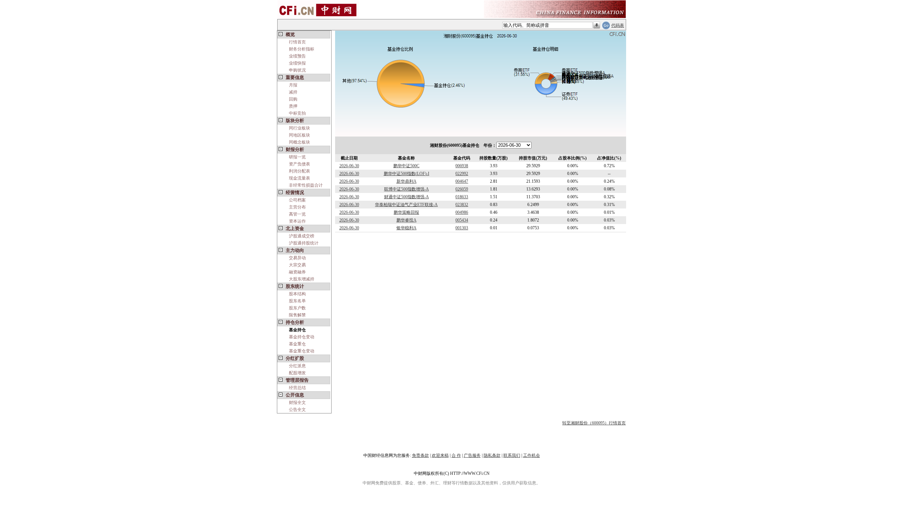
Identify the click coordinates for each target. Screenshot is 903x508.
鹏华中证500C (406, 165)
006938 (461, 165)
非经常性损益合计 (306, 185)
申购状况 (297, 70)
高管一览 (297, 214)
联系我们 (511, 455)
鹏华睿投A (406, 220)
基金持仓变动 (301, 336)
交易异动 (297, 257)
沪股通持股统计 (304, 243)
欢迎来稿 (440, 455)
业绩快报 (297, 63)
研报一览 (297, 157)
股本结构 (297, 293)
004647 (461, 181)
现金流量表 (299, 178)
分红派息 (297, 365)
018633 (461, 196)
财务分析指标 (301, 49)
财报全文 (297, 402)
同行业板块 (299, 128)
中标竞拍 (297, 113)
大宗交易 (297, 264)
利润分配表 (299, 171)
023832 (461, 204)
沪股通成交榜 (301, 236)
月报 (293, 85)
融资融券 (297, 272)
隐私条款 (492, 455)
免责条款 (420, 455)
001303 (461, 227)
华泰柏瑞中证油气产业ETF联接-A (406, 204)
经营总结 (297, 387)
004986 (461, 212)
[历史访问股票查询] (597, 25)
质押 (293, 106)
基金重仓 (297, 343)
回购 (293, 99)
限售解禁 (297, 315)
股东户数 (297, 308)
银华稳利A (406, 227)
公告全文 (297, 409)
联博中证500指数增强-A (406, 189)
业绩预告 (297, 56)
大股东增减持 (301, 279)
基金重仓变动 (301, 351)
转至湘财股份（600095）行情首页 (594, 423)
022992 (461, 173)
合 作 (456, 455)
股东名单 (297, 300)
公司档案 (297, 200)
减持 (293, 92)
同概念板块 (299, 142)
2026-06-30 (349, 165)
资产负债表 (299, 164)
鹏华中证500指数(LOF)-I (406, 173)
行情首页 (297, 42)
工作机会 (531, 455)
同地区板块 (299, 135)
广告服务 (472, 455)
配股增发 (297, 372)
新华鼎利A (406, 181)
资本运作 (297, 221)
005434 (461, 220)
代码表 (617, 25)
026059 (461, 189)
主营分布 (297, 207)
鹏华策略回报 (406, 212)
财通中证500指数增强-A (406, 196)
